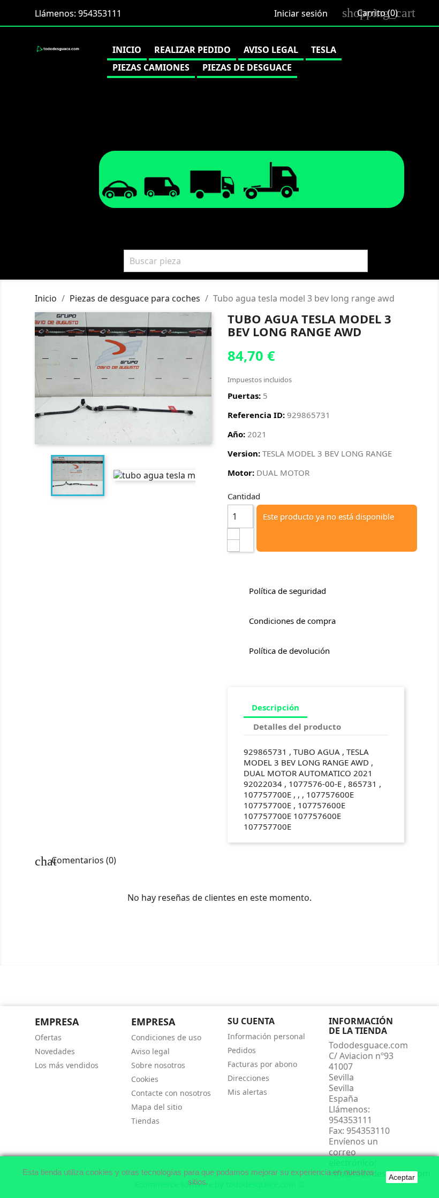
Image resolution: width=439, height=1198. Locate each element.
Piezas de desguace (247, 67)
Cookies (144, 1079)
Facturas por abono (262, 1064)
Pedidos (242, 1050)
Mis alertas (247, 1092)
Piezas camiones (151, 67)
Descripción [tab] (275, 707)
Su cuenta (251, 1021)
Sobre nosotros (158, 1065)
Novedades (55, 1051)
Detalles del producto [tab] (297, 726)
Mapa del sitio (156, 1107)
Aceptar (402, 1177)
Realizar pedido (192, 50)
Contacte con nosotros (171, 1093)
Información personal (266, 1036)
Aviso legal (271, 50)
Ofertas (48, 1037)
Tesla (323, 50)
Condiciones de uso (166, 1037)
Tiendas (145, 1121)
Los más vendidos (67, 1065)
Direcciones (248, 1078)
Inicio (126, 50)
